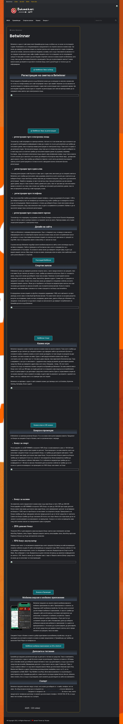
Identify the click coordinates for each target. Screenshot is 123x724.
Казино (38, 20)
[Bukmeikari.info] (23, 10)
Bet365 (22, 1)
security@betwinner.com (53, 691)
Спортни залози (28, 20)
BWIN (27, 1)
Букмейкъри (16, 20)
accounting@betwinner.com (19, 691)
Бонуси (45, 20)
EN (9, 20)
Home (13, 30)
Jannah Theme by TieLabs (41, 720)
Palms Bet (34, 1)
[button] (43, 69)
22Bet (16, 1)
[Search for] (116, 20)
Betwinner (9, 1)
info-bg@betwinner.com (51, 689)
